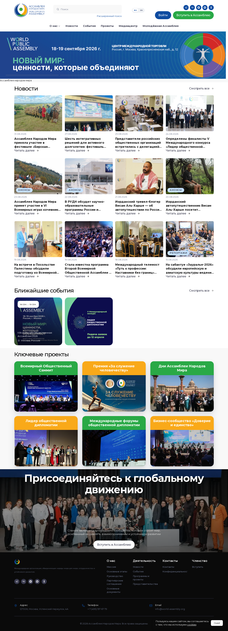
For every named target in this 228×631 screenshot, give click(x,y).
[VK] (192, 7)
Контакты (168, 567)
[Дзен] (198, 7)
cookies (191, 624)
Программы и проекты (141, 578)
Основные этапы (117, 571)
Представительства (145, 584)
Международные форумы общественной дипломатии (114, 423)
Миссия (111, 567)
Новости (138, 567)
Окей (217, 623)
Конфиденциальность (175, 571)
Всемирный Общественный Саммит (46, 368)
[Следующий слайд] (199, 55)
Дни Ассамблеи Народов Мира (182, 368)
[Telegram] (186, 7)
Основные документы (113, 590)
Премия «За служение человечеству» (114, 368)
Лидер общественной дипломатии (46, 423)
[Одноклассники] (211, 7)
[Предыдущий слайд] (28, 55)
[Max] (205, 7)
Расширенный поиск (109, 16)
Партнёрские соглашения (115, 582)
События (138, 571)
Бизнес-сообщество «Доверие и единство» (182, 423)
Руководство (115, 576)
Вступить (197, 567)
